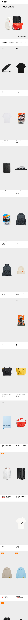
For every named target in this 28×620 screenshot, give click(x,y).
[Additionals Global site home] (5, 2)
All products (4, 42)
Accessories (19, 42)
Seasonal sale (11, 42)
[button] (25, 7)
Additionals (8, 6)
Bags (25, 42)
